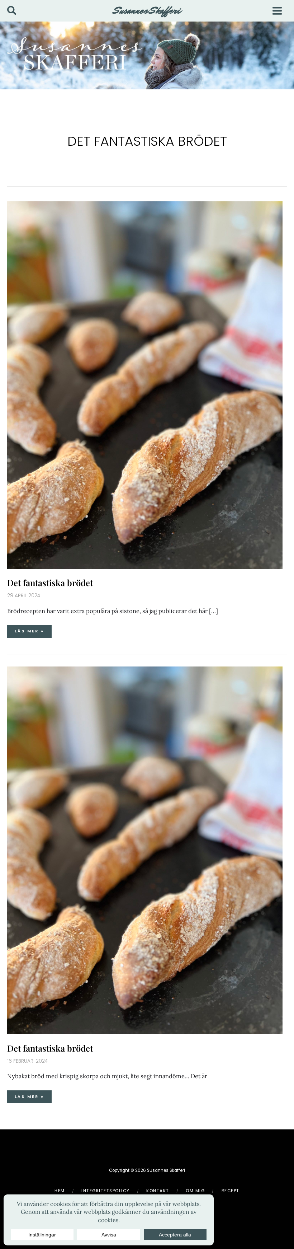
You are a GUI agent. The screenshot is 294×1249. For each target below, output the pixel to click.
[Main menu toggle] (277, 10)
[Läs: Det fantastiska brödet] (145, 384)
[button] (12, 11)
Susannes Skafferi (147, 10)
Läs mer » (33, 629)
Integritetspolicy (105, 1191)
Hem (59, 1191)
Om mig (195, 1191)
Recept (231, 1191)
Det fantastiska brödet (50, 582)
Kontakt (157, 1191)
